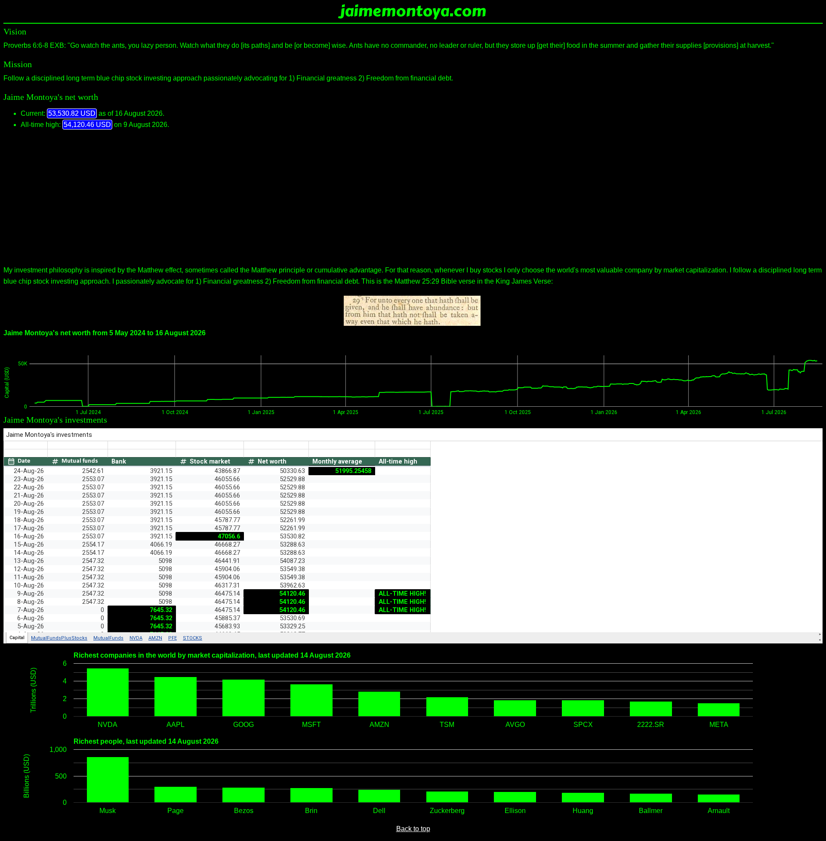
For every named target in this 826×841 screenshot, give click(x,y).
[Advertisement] (413, 197)
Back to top (413, 828)
